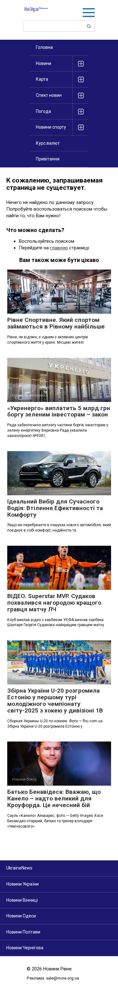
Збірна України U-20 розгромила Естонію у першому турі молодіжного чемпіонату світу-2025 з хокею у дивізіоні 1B (55, 700)
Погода (43, 111)
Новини (43, 63)
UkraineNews (19, 867)
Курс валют (48, 143)
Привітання (47, 158)
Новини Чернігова (24, 947)
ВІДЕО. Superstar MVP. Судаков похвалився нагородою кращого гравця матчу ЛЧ (54, 602)
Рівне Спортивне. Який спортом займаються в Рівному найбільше (56, 323)
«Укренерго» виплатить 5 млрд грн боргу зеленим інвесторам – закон (58, 411)
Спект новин (49, 95)
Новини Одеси (21, 915)
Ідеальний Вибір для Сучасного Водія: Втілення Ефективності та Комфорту (55, 508)
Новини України (22, 884)
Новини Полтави (23, 931)
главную (59, 248)
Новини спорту (51, 127)
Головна (44, 47)
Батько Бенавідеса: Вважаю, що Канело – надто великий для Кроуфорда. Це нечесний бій (54, 798)
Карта (42, 79)
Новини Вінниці (22, 900)
